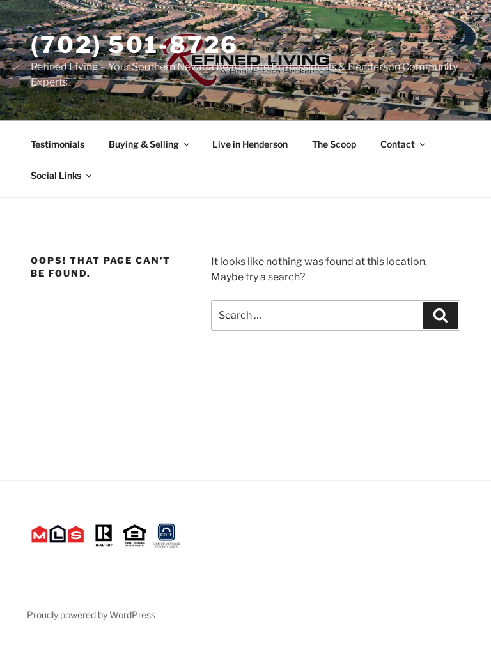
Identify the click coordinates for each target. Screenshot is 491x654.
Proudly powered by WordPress (91, 614)
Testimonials (57, 144)
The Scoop (334, 144)
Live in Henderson (250, 144)
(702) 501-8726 (134, 45)
